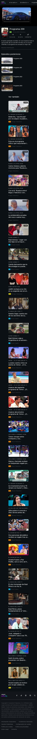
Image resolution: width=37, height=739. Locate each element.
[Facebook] (17, 695)
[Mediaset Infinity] (3, 2)
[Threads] (26, 695)
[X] (35, 695)
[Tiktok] (21, 695)
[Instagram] (30, 695)
